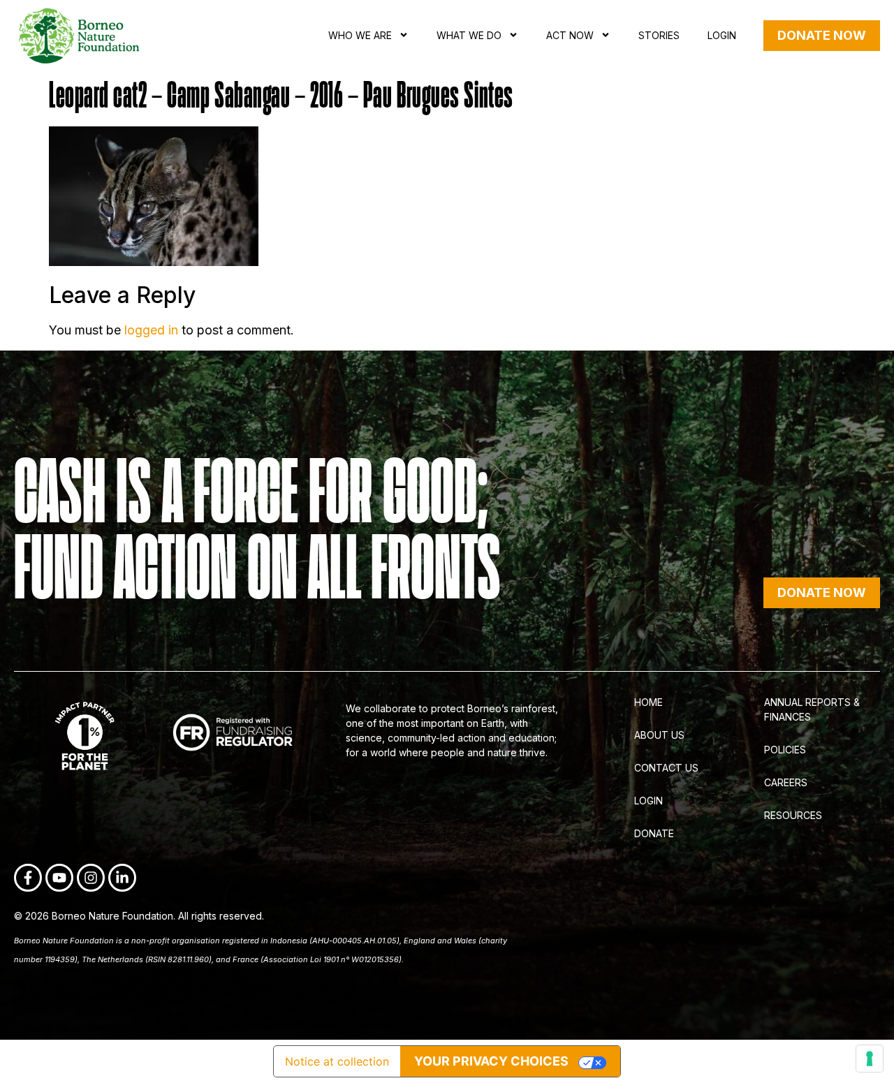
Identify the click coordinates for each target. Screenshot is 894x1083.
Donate (654, 833)
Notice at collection (337, 1061)
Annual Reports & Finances (812, 709)
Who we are (360, 35)
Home (648, 702)
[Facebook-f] (28, 878)
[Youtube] (59, 878)
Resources (793, 815)
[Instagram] (91, 878)
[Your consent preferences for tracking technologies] (869, 1058)
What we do (469, 35)
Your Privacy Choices (491, 1061)
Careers (785, 782)
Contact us (666, 768)
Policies (785, 750)
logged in (151, 330)
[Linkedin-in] (122, 878)
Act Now (570, 35)
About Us (659, 735)
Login (722, 35)
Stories (659, 35)
